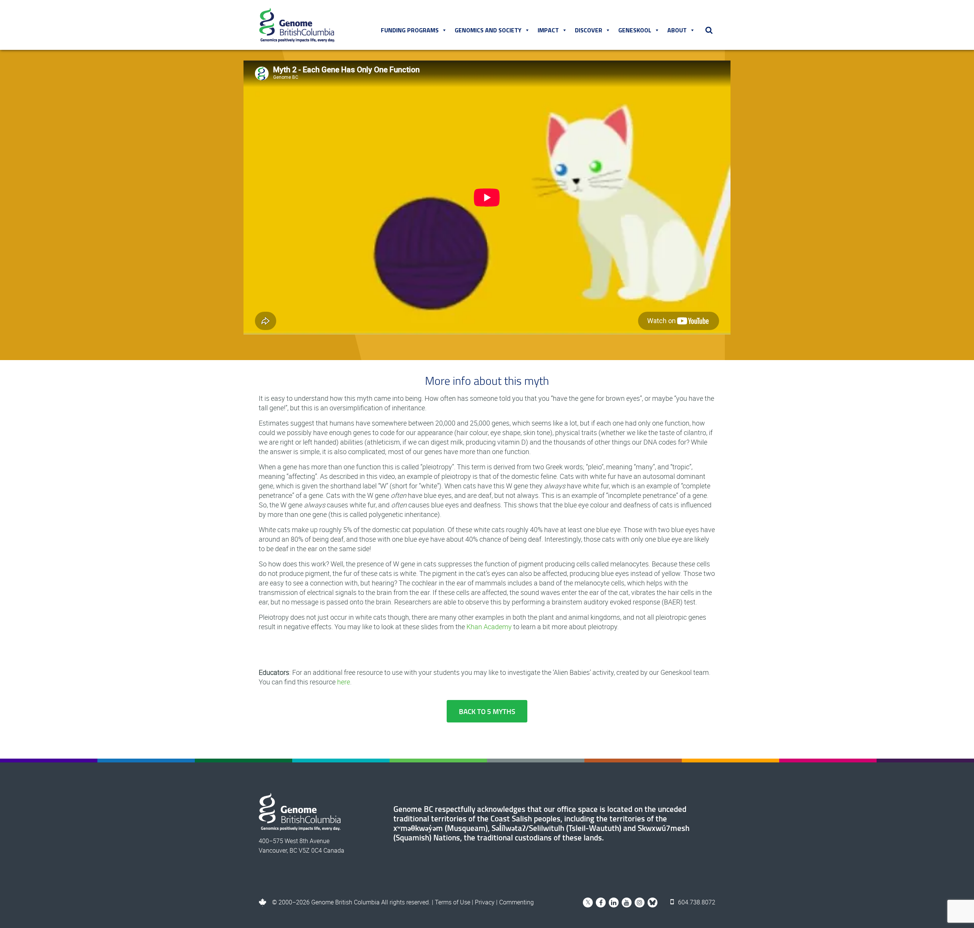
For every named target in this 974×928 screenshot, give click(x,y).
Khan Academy (489, 626)
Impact (548, 30)
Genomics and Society (488, 30)
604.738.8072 (695, 902)
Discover (588, 30)
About (677, 30)
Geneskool (634, 30)
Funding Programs (410, 30)
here (343, 681)
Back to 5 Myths (487, 711)
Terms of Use (452, 902)
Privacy (485, 902)
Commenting (516, 902)
